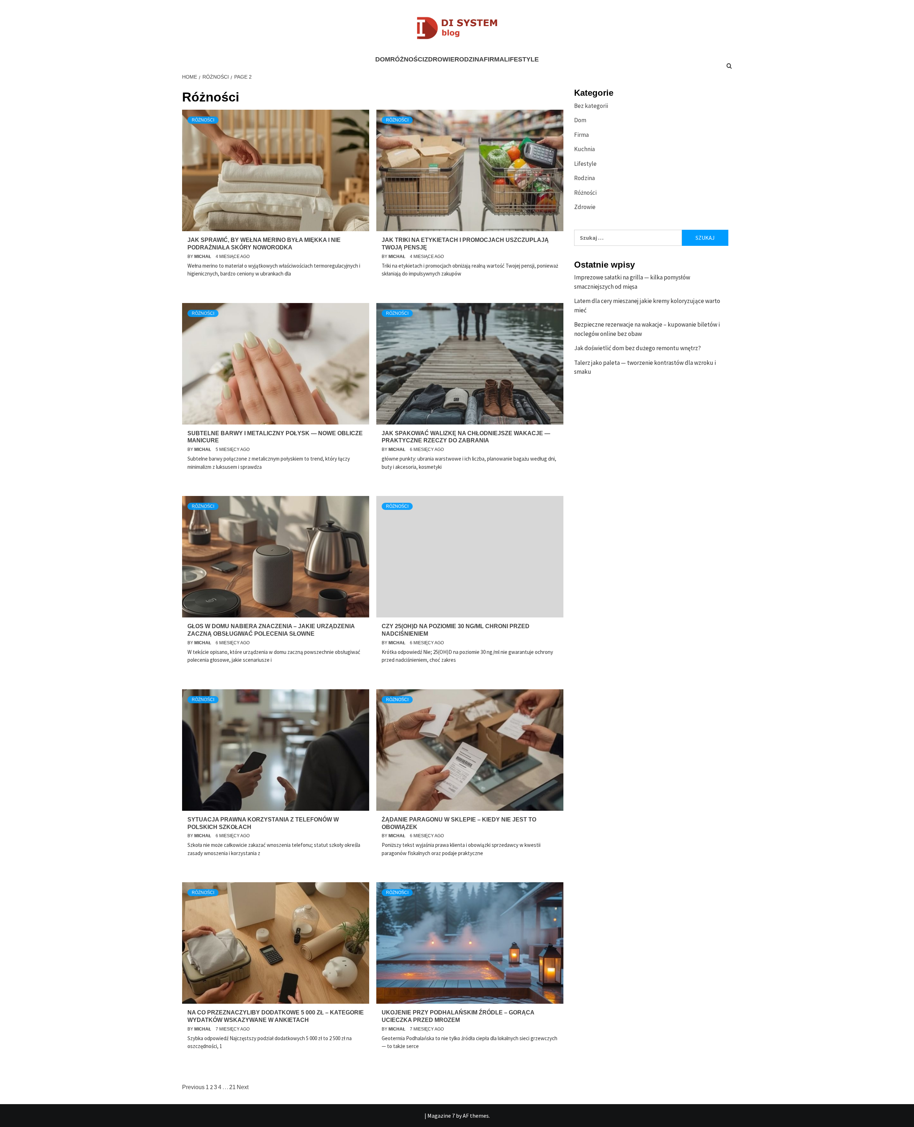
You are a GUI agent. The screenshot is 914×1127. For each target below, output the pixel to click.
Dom (382, 59)
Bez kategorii (591, 106)
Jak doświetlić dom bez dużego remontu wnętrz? (637, 348)
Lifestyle (521, 59)
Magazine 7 (441, 1115)
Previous (193, 1087)
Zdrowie (439, 59)
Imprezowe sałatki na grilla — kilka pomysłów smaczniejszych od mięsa (632, 282)
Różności (407, 59)
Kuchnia (584, 149)
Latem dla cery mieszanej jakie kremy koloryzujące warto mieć (647, 305)
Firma (494, 59)
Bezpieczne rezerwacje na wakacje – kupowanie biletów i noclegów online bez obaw (647, 329)
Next (242, 1087)
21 (232, 1087)
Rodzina (469, 59)
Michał (203, 256)
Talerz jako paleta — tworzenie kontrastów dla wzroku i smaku (645, 367)
